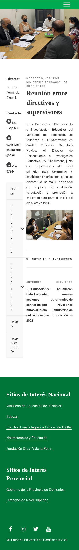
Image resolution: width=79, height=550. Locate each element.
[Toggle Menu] (66, 4)
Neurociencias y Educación (26, 437)
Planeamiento (60, 259)
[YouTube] (48, 528)
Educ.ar (12, 416)
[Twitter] (36, 528)
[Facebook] (10, 528)
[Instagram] (23, 528)
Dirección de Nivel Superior (27, 500)
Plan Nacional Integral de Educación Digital (39, 427)
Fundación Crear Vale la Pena (28, 448)
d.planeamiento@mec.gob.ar (14, 149)
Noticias (39, 259)
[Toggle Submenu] (22, 228)
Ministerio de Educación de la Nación (34, 405)
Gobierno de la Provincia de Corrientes (35, 489)
